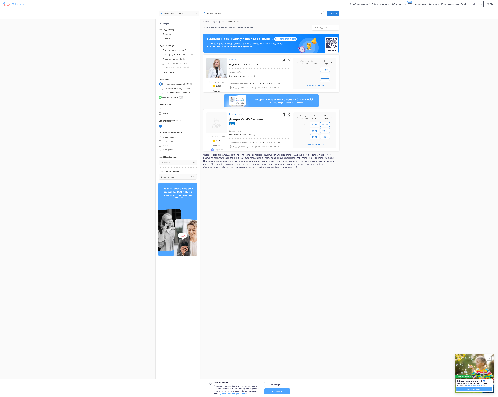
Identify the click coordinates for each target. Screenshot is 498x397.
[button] (192, 54)
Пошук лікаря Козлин (219, 21)
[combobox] (263, 13)
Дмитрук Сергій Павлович (246, 119)
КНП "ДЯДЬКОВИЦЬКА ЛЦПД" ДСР (265, 83)
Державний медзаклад (239, 83)
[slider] (160, 126)
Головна (206, 21)
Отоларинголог (236, 59)
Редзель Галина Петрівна (246, 64)
